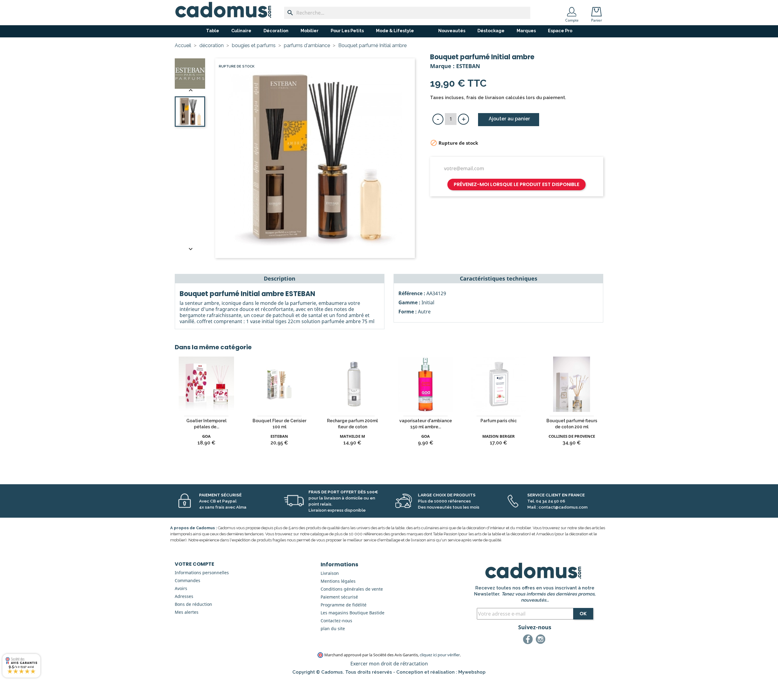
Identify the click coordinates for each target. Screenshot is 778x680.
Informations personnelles (202, 572)
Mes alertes (186, 612)
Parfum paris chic (498, 420)
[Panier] (597, 9)
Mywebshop (472, 672)
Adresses (184, 596)
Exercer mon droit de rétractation (389, 663)
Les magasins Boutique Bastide (352, 613)
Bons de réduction (193, 604)
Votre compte (194, 564)
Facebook (528, 640)
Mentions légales (338, 581)
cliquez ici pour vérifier (440, 655)
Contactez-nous (336, 620)
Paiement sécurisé (339, 597)
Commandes (187, 580)
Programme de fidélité (344, 605)
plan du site (333, 628)
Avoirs (181, 588)
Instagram (541, 640)
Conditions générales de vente (352, 589)
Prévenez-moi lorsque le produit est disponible (516, 184)
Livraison (330, 573)
